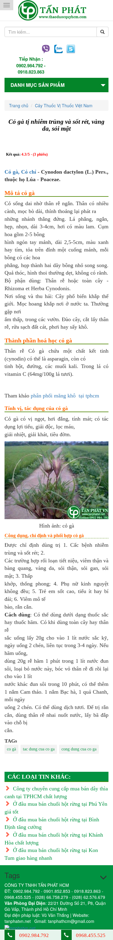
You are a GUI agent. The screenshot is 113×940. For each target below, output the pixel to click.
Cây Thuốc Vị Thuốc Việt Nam (64, 105)
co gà (11, 749)
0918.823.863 (31, 71)
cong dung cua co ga (78, 749)
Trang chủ (18, 105)
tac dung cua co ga (39, 749)
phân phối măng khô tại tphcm (65, 396)
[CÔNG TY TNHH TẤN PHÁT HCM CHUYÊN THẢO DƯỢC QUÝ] (56, 10)
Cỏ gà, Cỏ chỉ (20, 172)
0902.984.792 (29, 65)
